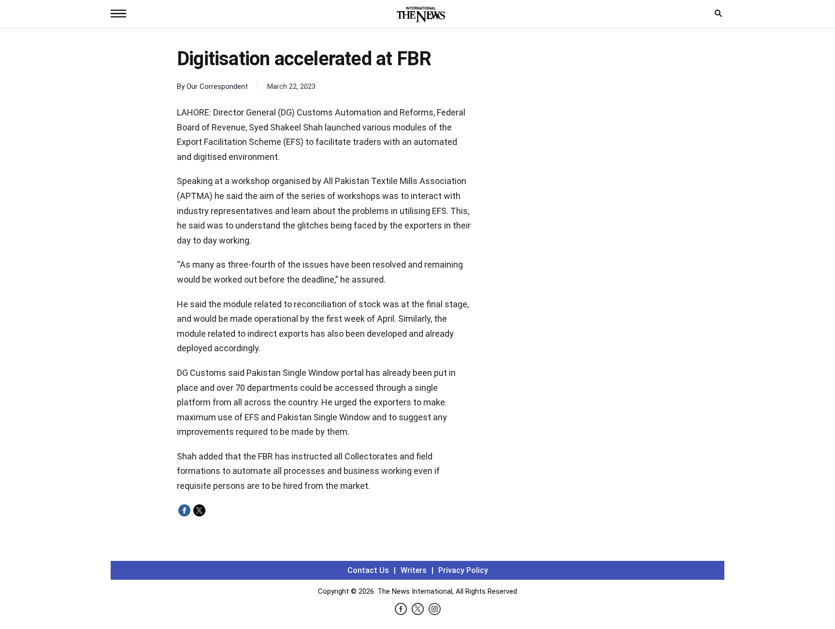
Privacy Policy (463, 570)
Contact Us (368, 570)
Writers (414, 570)
